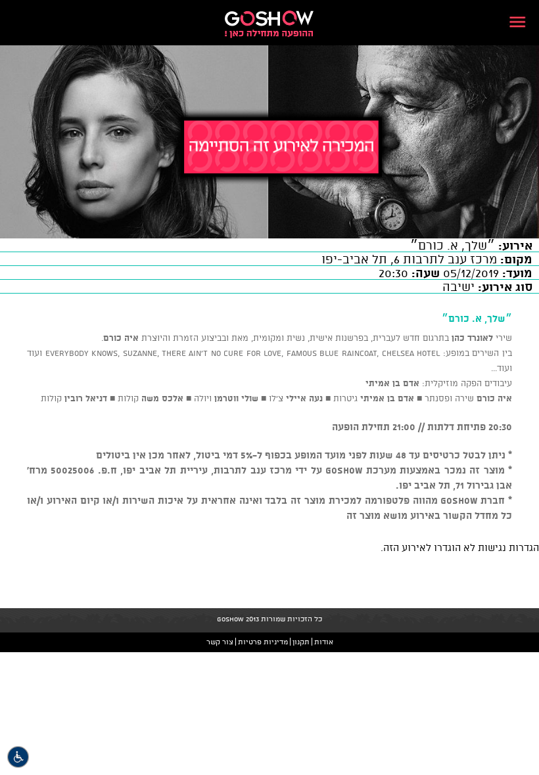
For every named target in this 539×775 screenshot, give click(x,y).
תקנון (301, 642)
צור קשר (219, 642)
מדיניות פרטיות (263, 642)
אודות (323, 642)
